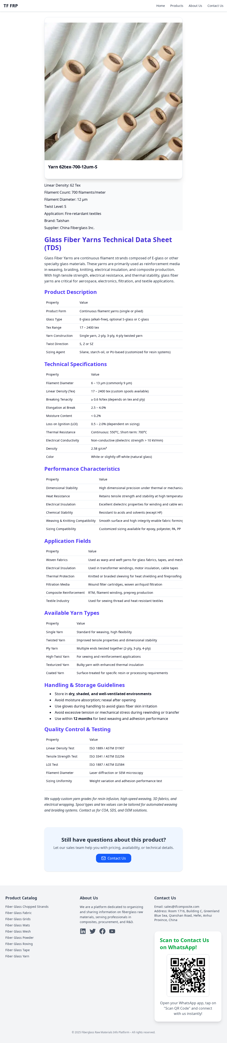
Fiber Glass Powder (19, 937)
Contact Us (215, 6)
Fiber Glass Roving (19, 944)
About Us (195, 6)
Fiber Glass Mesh (18, 931)
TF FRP (11, 6)
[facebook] (102, 931)
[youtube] (112, 931)
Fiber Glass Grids (18, 919)
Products (176, 6)
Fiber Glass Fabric (18, 913)
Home (160, 6)
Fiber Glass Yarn (17, 956)
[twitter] (93, 931)
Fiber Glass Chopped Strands (27, 906)
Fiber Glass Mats (17, 925)
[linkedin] (83, 931)
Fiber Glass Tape (17, 950)
